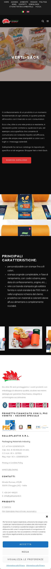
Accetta (26, 544)
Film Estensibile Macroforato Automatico (19, 511)
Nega (25, 552)
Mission (33, 2)
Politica (43, 2)
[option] (25, 337)
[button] (47, 516)
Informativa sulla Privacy (15, 565)
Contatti (23, 4)
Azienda (14, 2)
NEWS (14, 4)
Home (6, 2)
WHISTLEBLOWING (10, 470)
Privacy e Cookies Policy (12, 463)
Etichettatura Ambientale (21, 7)
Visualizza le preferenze (25, 559)
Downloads (34, 4)
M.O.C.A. (38, 7)
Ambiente (24, 2)
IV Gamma (6, 507)
